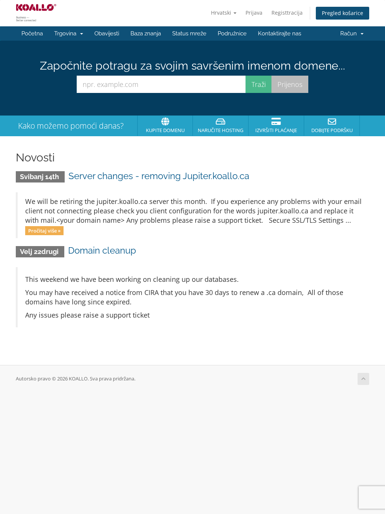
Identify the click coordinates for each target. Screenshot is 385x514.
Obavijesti (106, 33)
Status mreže (189, 33)
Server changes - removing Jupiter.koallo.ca (158, 175)
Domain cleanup (102, 250)
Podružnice (232, 33)
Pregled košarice (342, 13)
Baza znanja (145, 33)
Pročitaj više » (44, 230)
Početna (32, 33)
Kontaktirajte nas (279, 33)
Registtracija (287, 12)
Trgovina (66, 33)
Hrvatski (222, 12)
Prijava (254, 12)
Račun (350, 33)
